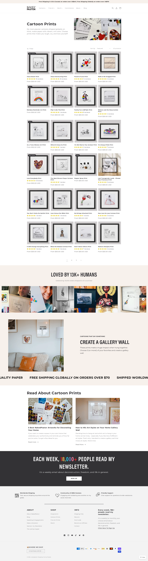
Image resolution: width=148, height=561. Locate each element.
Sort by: (92, 48)
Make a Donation (32, 523)
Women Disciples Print (106, 246)
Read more (32, 442)
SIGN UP (74, 478)
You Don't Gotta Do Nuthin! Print (38, 213)
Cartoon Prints (55, 517)
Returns (76, 517)
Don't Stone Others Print (82, 246)
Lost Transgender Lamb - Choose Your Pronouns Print (109, 179)
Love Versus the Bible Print (60, 213)
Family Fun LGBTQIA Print (83, 110)
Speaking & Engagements (35, 520)
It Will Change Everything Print (37, 246)
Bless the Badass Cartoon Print (61, 246)
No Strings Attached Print (83, 213)
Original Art (54, 514)
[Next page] (81, 260)
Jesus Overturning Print (59, 76)
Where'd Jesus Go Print (59, 145)
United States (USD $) (35, 551)
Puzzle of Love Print (81, 76)
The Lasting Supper (33, 529)
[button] (113, 8)
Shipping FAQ (78, 514)
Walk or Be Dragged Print (107, 76)
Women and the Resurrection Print (108, 110)
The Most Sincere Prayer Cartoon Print (62, 179)
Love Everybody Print (34, 178)
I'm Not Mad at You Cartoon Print (85, 145)
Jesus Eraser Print (33, 76)
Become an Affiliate (80, 523)
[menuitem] (42, 8)
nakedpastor (34, 557)
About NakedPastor (33, 514)
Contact (76, 526)
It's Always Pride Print (105, 145)
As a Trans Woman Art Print (36, 145)
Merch (53, 523)
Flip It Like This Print (58, 110)
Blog (28, 517)
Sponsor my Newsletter (34, 526)
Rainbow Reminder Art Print (36, 110)
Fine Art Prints (55, 520)
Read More (80, 444)
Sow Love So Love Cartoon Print (109, 213)
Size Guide (77, 520)
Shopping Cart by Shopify (44, 557)
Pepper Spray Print (80, 178)
